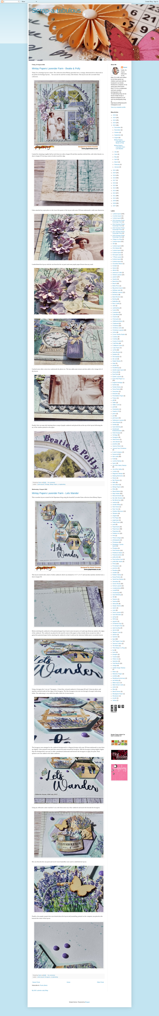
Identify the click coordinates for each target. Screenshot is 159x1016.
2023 (114, 122)
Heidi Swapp (116, 433)
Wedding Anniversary (118, 678)
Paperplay (115, 531)
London (114, 471)
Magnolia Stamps (117, 473)
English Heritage (117, 382)
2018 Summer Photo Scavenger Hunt (118, 236)
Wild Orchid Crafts (117, 685)
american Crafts (117, 272)
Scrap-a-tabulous (56, 10)
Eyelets (114, 385)
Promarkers (115, 566)
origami (114, 515)
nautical (114, 502)
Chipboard (115, 323)
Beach (114, 283)
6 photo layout (116, 252)
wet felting (115, 680)
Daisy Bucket (116, 352)
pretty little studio (117, 561)
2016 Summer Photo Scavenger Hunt (118, 228)
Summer (114, 637)
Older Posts (100, 982)
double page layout (118, 370)
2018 (114, 178)
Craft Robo (115, 343)
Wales (114, 671)
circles (114, 332)
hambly (114, 424)
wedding (115, 676)
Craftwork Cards (117, 345)
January (116, 167)
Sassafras (115, 581)
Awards (114, 279)
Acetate (114, 266)
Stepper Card (116, 632)
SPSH (114, 619)
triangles (115, 654)
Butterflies (115, 301)
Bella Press (115, 286)
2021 (114, 170)
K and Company (117, 452)
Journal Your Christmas (119, 448)
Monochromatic (117, 495)
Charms (114, 317)
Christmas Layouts (117, 330)
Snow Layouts (116, 612)
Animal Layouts (117, 275)
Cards (114, 310)
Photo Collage (116, 538)
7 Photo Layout (116, 257)
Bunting (114, 299)
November (117, 130)
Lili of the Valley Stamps (119, 465)
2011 (114, 195)
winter (114, 687)
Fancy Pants (116, 389)
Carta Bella (115, 314)
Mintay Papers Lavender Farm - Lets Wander (55, 493)
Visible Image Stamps (118, 668)
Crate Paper (116, 348)
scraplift (114, 590)
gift (113, 400)
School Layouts (117, 586)
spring (114, 617)
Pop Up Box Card (117, 559)
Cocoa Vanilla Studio (118, 334)
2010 (114, 198)
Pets (113, 535)
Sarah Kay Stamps (117, 579)
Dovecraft (115, 372)
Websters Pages (117, 674)
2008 (114, 203)
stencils (114, 630)
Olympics (115, 513)
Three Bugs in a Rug (118, 648)
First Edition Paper (117, 396)
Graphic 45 (115, 411)
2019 (114, 175)
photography (116, 540)
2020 (114, 173)
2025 (114, 117)
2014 (114, 188)
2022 (114, 125)
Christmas (115, 325)
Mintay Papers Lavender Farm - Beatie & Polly (56, 68)
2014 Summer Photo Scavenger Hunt (118, 225)
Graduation (115, 409)
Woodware (115, 696)
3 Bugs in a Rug (117, 239)
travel (114, 652)
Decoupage (115, 356)
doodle (114, 365)
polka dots (115, 557)
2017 (114, 180)
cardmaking (115, 308)
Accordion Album (117, 263)
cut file (114, 350)
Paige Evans (116, 522)
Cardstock (115, 312)
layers (114, 463)
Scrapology (115, 592)
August (116, 137)
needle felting (116, 504)
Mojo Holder (116, 493)
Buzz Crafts (115, 303)
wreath (114, 698)
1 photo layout (40, 484)
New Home (115, 507)
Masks (114, 478)
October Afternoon (117, 511)
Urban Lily (115, 659)
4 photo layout (116, 246)
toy (113, 650)
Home (68, 982)
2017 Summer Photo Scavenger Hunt (118, 232)
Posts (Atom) (43, 985)
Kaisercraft (115, 454)
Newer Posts (36, 982)
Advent (114, 268)
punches (115, 568)
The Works (115, 645)
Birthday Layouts (117, 292)
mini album (115, 484)
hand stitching (116, 427)
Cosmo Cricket (116, 341)
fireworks (115, 393)
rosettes (114, 572)
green (114, 413)
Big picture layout (117, 288)
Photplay (115, 548)
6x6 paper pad (116, 255)
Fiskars (114, 398)
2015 (114, 185)
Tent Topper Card (117, 641)
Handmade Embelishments (117, 429)
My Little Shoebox (117, 498)
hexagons (47, 977)
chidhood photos (117, 321)
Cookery (114, 337)
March (116, 162)
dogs (113, 363)
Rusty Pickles (116, 577)
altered (114, 270)
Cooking (114, 339)
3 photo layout (116, 241)
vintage (114, 665)
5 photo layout (116, 250)
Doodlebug (115, 367)
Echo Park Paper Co (118, 379)
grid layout (115, 418)
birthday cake (116, 290)
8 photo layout (116, 259)
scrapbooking (61, 484)
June (116, 154)
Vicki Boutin (115, 663)
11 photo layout (116, 216)
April (115, 159)
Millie (114, 482)
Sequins (114, 599)
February (117, 164)
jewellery (115, 444)
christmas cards (117, 328)
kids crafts (115, 456)
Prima (114, 563)
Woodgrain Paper (117, 694)
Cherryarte (115, 319)
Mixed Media (116, 491)
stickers (114, 634)
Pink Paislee (116, 550)
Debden (114, 354)
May (115, 157)
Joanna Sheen (116, 446)
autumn (114, 277)
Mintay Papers (54, 484)
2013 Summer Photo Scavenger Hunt (118, 221)
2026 (114, 115)
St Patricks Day (116, 623)
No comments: (52, 482)
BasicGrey (115, 281)
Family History (116, 387)
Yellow (114, 700)
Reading (115, 570)
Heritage (47, 484)
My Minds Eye (116, 500)
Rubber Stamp (116, 575)
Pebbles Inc (115, 533)
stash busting (116, 628)
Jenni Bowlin (116, 442)
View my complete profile (118, 107)
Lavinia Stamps (117, 461)
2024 (114, 120)
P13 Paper (115, 518)
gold (113, 407)
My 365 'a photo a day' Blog (40, 990)
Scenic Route (116, 583)
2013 (114, 190)
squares (114, 621)
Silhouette (115, 603)
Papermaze (115, 529)
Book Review (116, 297)
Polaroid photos (117, 555)
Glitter (114, 402)
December (117, 127)
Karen (125, 67)
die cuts (114, 359)
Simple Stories (116, 606)
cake (113, 305)
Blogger (87, 1002)
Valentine (115, 661)
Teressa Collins (117, 643)
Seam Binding (116, 595)
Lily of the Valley (117, 469)
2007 (114, 206)
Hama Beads (116, 422)
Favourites (115, 391)
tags (113, 639)
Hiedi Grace (116, 439)
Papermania (116, 527)
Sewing (114, 601)
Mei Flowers (116, 480)
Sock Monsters (116, 614)
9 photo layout (116, 261)
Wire (113, 689)
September (117, 135)
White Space (116, 682)
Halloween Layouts (118, 420)
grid (113, 416)
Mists (114, 489)
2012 (114, 193)
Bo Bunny (115, 294)
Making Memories (117, 476)
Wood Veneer (116, 691)
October (116, 132)
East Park (115, 374)
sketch (114, 608)
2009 (114, 200)
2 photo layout (116, 218)
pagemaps (115, 520)
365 (113, 243)
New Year (115, 509)
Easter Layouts (116, 376)
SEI (113, 597)
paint (113, 524)
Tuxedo (114, 657)
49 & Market (116, 248)
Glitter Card (115, 404)
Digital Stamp (116, 361)
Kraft (113, 459)
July (115, 152)
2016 (114, 183)
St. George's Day (117, 625)
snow (114, 610)
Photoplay (115, 542)
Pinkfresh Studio (117, 553)
